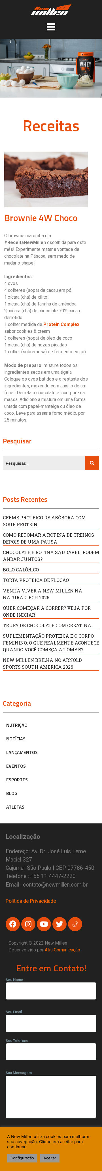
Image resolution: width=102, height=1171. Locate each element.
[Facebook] (13, 924)
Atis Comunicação (62, 950)
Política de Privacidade (31, 901)
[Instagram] (28, 924)
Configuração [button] (22, 1158)
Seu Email (14, 1012)
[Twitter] (59, 924)
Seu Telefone (17, 1040)
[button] (51, 27)
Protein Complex (61, 324)
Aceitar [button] (50, 1158)
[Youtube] (44, 924)
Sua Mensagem (19, 1073)
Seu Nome (14, 980)
